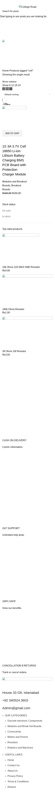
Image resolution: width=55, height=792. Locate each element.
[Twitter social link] (27, 2)
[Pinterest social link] (31, 2)
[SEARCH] (51, 11)
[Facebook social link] (24, 2)
